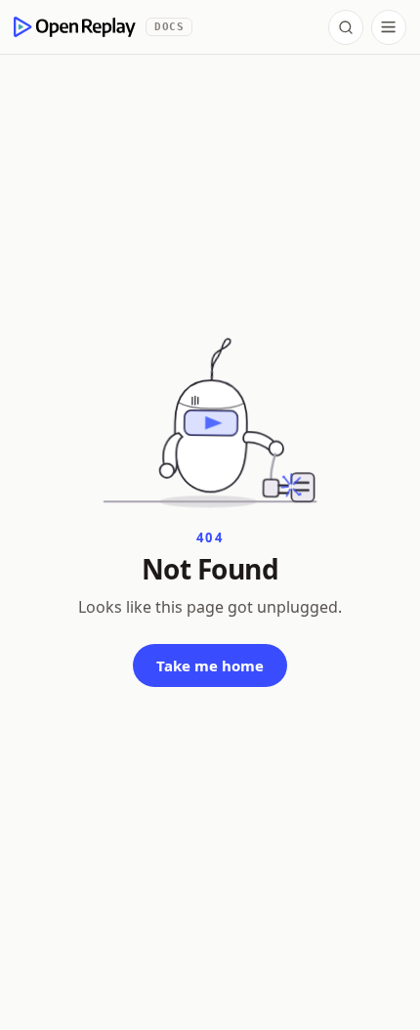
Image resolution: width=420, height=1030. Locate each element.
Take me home (210, 665)
